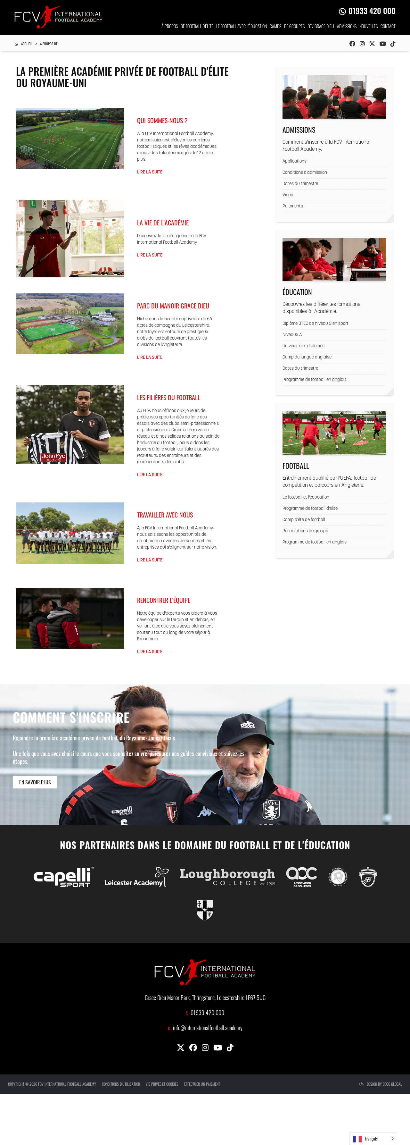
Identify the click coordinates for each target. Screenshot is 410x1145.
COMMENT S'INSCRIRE (71, 719)
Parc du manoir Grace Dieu (173, 305)
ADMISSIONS (347, 27)
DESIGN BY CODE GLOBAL (384, 1084)
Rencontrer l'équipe (163, 600)
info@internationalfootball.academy (207, 1029)
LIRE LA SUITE (149, 172)
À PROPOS (169, 27)
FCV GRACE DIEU (321, 27)
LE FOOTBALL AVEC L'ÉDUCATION (241, 27)
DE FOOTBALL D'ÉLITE (197, 27)
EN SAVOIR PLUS (35, 782)
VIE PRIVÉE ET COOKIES (162, 1084)
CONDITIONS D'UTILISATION (121, 1084)
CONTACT (388, 27)
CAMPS (275, 27)
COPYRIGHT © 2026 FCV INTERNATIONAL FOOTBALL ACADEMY (52, 1084)
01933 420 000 (372, 12)
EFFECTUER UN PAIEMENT (202, 1084)
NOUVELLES (368, 27)
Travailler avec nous (165, 514)
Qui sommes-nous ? (162, 120)
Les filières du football (168, 397)
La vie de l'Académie (163, 222)
